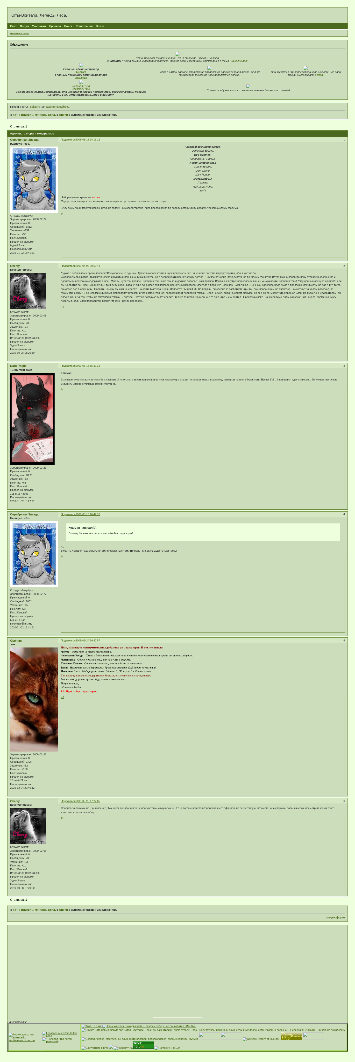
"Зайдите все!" (239, 60)
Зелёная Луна (81, 85)
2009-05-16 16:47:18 (88, 514)
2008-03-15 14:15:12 (88, 139)
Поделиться (68, 139)
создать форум (335, 917)
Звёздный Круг (81, 88)
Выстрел (81, 77)
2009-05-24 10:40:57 (88, 640)
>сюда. (319, 74)
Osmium (81, 71)
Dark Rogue (18, 366)
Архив (63, 115)
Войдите (35, 106)
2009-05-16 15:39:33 (88, 365)
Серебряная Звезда (24, 139)
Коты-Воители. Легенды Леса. (34, 115)
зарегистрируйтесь (57, 106)
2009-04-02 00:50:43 (88, 265)
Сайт (13, 26)
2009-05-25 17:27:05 (88, 801)
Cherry (15, 266)
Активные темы (19, 33)
